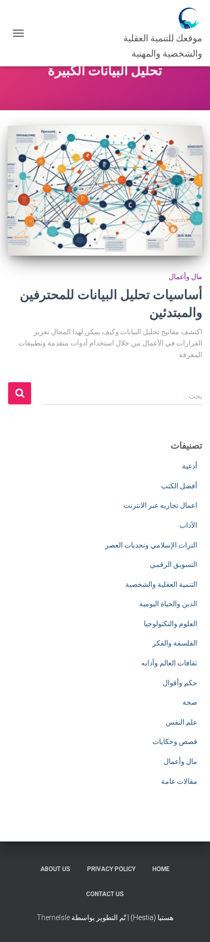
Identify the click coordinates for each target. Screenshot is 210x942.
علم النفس (181, 722)
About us (55, 869)
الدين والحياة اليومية (168, 604)
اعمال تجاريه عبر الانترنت (160, 505)
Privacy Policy (111, 869)
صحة (189, 702)
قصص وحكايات (174, 741)
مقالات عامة (179, 781)
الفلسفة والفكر (174, 643)
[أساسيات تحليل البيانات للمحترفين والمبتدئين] (105, 191)
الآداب (188, 525)
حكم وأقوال (180, 683)
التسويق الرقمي (173, 564)
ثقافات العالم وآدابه (169, 663)
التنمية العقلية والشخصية (161, 584)
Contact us (105, 894)
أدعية (189, 466)
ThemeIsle (53, 917)
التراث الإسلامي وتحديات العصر (151, 545)
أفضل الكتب (179, 486)
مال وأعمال (185, 276)
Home (161, 869)
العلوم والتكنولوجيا (170, 623)
